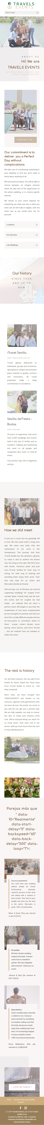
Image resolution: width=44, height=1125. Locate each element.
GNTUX (20, 1117)
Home (9, 1100)
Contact (21, 1102)
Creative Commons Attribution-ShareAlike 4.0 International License (22, 1119)
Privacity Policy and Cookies (24, 1100)
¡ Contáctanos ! (22, 1087)
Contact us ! (25, 140)
